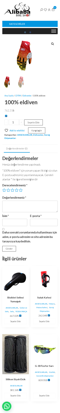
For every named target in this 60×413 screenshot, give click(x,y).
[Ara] (41, 9)
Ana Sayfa (8, 95)
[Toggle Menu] (53, 31)
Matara (52, 304)
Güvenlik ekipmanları (45, 376)
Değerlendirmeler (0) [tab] (17, 148)
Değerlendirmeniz (14, 197)
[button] (52, 44)
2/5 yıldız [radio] (8, 190)
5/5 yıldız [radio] (21, 190)
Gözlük (52, 372)
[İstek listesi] (45, 9)
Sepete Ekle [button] (15, 321)
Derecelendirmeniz (14, 185)
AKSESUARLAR (24, 135)
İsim (5, 216)
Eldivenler (27, 95)
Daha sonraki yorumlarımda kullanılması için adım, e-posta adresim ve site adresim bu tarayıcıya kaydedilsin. (29, 237)
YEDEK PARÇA (21, 311)
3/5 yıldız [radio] (12, 190)
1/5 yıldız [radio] (4, 190)
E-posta (36, 216)
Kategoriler (17, 23)
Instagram (25, 32)
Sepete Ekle (34, 122)
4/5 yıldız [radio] (16, 190)
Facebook (30, 32)
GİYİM (18, 95)
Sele (12, 311)
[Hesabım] (49, 9)
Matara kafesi (41, 307)
